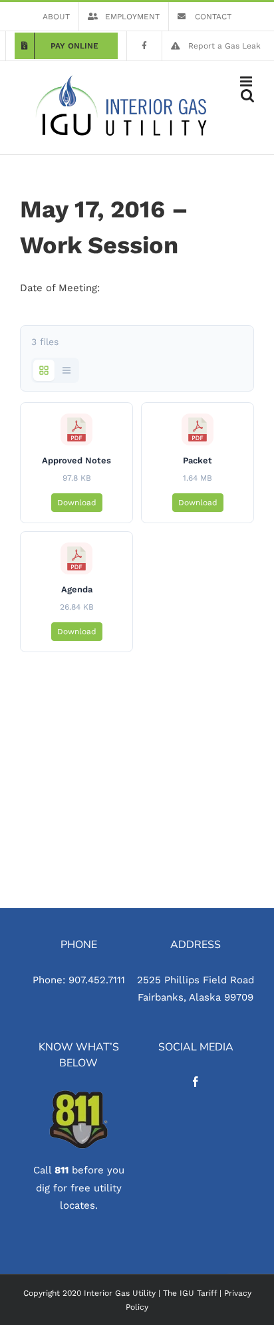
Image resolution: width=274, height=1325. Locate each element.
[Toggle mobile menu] (247, 81)
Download (76, 502)
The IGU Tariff (190, 1293)
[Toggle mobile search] (247, 95)
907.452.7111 (96, 980)
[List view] (66, 370)
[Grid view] (44, 370)
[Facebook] (195, 1081)
